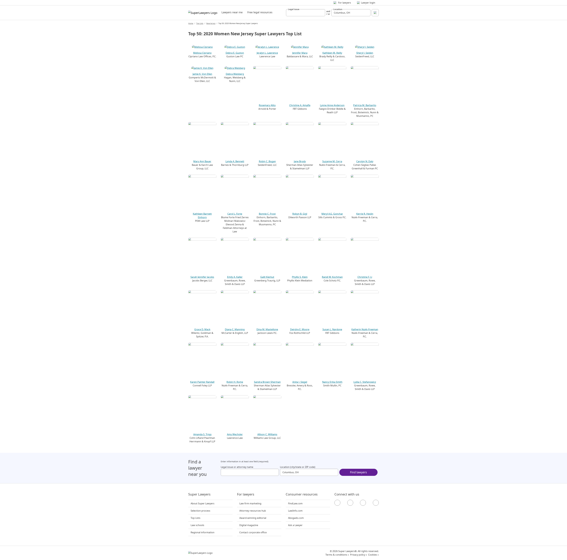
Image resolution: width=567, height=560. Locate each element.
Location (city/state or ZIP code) (297, 467)
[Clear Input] (321, 12)
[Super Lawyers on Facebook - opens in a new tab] (337, 503)
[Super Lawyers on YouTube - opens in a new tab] (363, 503)
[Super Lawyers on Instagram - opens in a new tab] (350, 503)
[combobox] (305, 12)
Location (337, 9)
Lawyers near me (232, 12)
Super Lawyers (199, 494)
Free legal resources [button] (259, 12)
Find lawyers (358, 472)
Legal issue (293, 9)
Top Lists (199, 23)
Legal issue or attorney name (237, 467)
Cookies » (373, 554)
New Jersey (210, 23)
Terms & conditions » (337, 554)
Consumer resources (302, 494)
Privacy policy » (358, 554)
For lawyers (245, 494)
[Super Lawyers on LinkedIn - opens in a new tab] (376, 503)
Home (190, 23)
